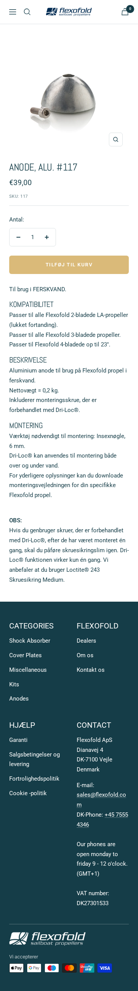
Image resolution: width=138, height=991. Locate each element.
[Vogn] (125, 11)
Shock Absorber (29, 640)
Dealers (86, 640)
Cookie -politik (28, 793)
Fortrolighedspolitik (34, 778)
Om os (85, 655)
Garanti (18, 740)
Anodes (19, 698)
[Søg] (27, 11)
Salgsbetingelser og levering (34, 759)
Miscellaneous (28, 669)
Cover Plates (25, 655)
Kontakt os (91, 669)
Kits (14, 684)
